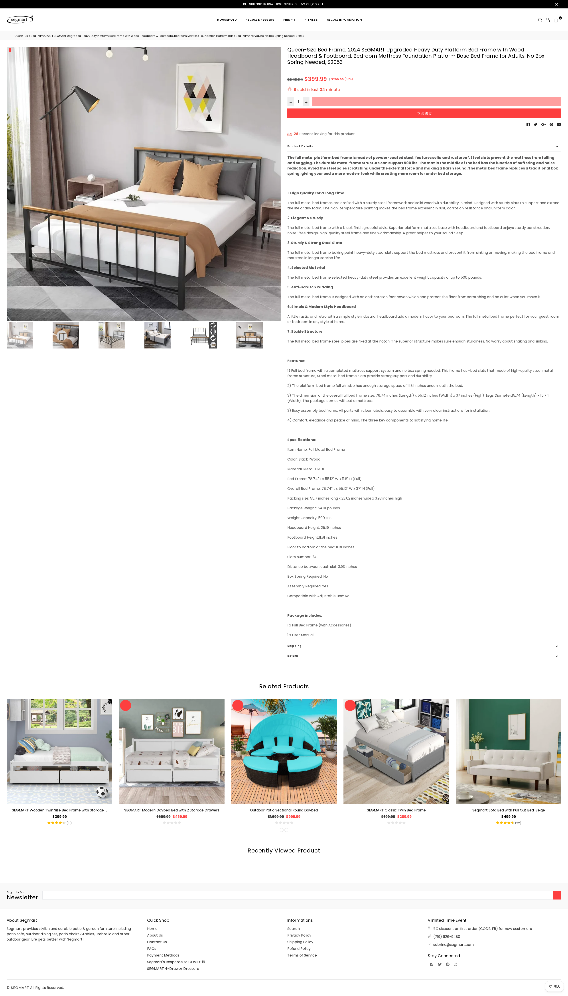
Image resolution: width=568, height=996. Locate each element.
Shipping (294, 646)
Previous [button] (12, 183)
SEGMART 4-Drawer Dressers (173, 968)
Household (227, 20)
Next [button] (275, 183)
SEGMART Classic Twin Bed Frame (396, 810)
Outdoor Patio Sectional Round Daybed (284, 810)
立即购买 (424, 113)
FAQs (151, 948)
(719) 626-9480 (446, 936)
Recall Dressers (260, 20)
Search (293, 928)
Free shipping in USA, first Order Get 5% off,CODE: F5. (284, 4)
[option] (144, 184)
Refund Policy (299, 948)
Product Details (300, 146)
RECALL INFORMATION (344, 20)
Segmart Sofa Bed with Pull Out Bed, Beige (508, 810)
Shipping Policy (300, 942)
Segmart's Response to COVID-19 (176, 962)
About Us (155, 935)
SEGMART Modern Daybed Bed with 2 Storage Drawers (171, 810)
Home (152, 928)
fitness (311, 20)
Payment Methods (163, 955)
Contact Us (157, 942)
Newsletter (22, 896)
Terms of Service (302, 955)
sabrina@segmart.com (453, 944)
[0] (556, 19)
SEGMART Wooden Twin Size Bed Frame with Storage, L (59, 810)
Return (292, 656)
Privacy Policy (299, 935)
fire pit (289, 20)
